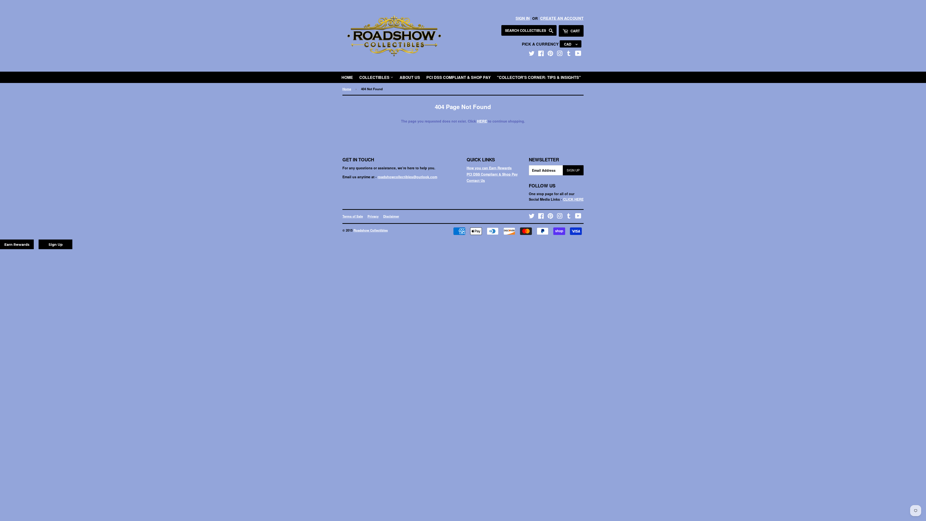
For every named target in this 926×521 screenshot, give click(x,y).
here (482, 121)
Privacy (373, 216)
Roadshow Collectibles (371, 230)
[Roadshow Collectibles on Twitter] (532, 54)
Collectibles (374, 77)
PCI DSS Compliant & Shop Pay (458, 77)
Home (347, 77)
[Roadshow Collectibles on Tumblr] (569, 54)
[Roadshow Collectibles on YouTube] (578, 54)
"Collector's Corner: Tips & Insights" (539, 77)
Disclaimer (391, 216)
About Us (410, 77)
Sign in (523, 18)
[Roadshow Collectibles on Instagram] (560, 54)
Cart (575, 30)
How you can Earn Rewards (489, 167)
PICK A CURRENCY (541, 44)
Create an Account (562, 18)
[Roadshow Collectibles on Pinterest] (550, 54)
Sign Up (573, 170)
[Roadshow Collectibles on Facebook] (541, 54)
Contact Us (476, 180)
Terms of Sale (352, 216)
